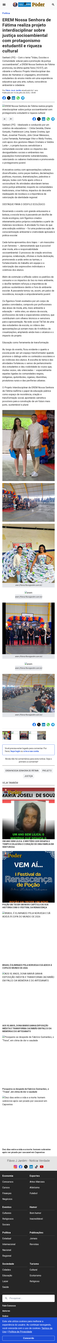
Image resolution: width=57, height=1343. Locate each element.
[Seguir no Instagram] (16, 1166)
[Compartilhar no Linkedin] (13, 98)
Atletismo (35, 1187)
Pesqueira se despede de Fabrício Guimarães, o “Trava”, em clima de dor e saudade (25, 1090)
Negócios (7, 1199)
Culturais (6, 1213)
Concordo (28, 1338)
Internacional (8, 1244)
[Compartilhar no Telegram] (23, 98)
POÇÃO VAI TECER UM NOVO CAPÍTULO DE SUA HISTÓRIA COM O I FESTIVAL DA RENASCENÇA (25, 906)
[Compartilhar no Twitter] (9, 98)
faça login (15, 751)
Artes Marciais (37, 1181)
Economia (7, 1175)
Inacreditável (36, 1218)
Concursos (7, 1181)
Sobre (5, 1316)
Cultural (33, 1269)
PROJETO (47, 771)
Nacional (6, 1250)
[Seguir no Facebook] (21, 1166)
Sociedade (8, 1263)
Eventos (6, 1207)
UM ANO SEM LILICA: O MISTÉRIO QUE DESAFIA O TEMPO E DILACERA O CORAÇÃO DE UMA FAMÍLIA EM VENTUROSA (28, 844)
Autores (6, 1311)
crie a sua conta (31, 751)
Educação (7, 1275)
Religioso (34, 1281)
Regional (6, 1255)
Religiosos (7, 1218)
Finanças (6, 1193)
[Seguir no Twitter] (26, 1166)
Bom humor (35, 1213)
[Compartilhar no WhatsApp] (18, 98)
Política (6, 13)
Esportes (35, 1175)
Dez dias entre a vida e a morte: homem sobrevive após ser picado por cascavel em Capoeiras (26, 1150)
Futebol (33, 1193)
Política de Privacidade (20, 1331)
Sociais (6, 1224)
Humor (33, 1207)
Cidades (6, 1269)
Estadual (6, 1238)
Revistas (34, 1244)
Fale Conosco (9, 1306)
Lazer (5, 1281)
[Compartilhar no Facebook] (4, 98)
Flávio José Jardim (13, 90)
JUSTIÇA (28, 776)
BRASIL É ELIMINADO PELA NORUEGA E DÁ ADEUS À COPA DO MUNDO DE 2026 (27, 966)
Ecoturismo (35, 1275)
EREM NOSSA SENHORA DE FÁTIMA (22, 771)
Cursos (6, 1187)
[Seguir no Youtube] (41, 1166)
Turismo (34, 1263)
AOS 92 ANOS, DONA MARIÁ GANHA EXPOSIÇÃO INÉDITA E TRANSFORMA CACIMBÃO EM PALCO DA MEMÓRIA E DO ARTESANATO (26, 1028)
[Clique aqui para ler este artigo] (28, 814)
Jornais (33, 1238)
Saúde (5, 1287)
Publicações (36, 1232)
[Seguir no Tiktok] (37, 1166)
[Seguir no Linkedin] (32, 1166)
